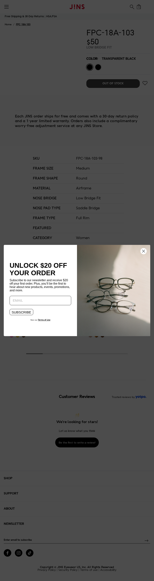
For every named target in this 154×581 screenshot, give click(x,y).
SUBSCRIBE (21, 312)
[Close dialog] (143, 250)
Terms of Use (44, 320)
